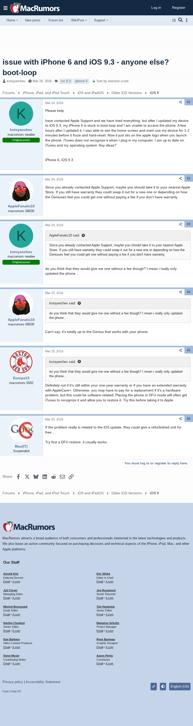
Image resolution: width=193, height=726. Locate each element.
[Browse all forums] (174, 20)
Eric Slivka (103, 573)
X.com (16, 581)
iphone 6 (81, 81)
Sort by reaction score (112, 81)
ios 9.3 (66, 81)
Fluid (5, 691)
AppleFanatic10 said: (64, 235)
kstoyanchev (16, 81)
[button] (6, 7)
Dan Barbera (11, 639)
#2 (188, 178)
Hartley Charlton (14, 622)
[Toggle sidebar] (187, 20)
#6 (188, 418)
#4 (188, 292)
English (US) (180, 686)
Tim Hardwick (105, 606)
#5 (188, 350)
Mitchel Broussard (15, 606)
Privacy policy (13, 682)
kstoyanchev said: (62, 303)
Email (6, 581)
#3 (188, 224)
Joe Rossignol (106, 590)
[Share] (180, 102)
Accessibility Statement (43, 682)
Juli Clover (10, 590)
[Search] (180, 20)
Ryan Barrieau (105, 639)
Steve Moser (11, 655)
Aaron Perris (104, 655)
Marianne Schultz (107, 622)
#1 (188, 102)
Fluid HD (16, 691)
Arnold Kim (10, 573)
